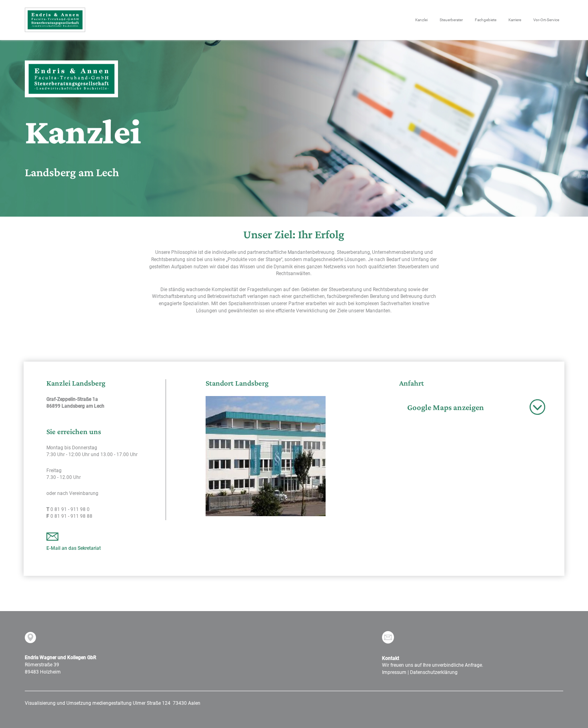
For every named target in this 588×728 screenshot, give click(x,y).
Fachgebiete (485, 19)
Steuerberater (451, 19)
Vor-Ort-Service (546, 19)
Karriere (514, 19)
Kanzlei (421, 19)
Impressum (394, 672)
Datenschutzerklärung (434, 672)
